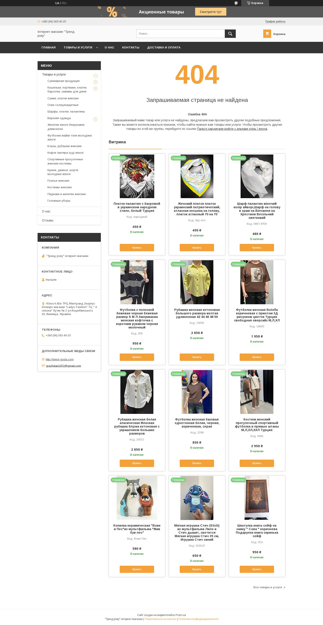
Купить (137, 247)
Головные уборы (58, 200)
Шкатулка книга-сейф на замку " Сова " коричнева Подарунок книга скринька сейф (257, 531)
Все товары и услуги (268, 587)
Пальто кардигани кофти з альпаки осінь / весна (232, 129)
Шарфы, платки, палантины (66, 111)
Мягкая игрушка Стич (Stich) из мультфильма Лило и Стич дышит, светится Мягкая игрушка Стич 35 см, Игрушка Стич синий (197, 532)
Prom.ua (181, 615)
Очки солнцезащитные (62, 105)
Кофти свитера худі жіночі (65, 152)
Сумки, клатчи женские (63, 98)
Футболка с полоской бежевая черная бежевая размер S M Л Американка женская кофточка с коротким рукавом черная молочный (137, 318)
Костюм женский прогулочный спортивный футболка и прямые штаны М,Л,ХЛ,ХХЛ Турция (257, 425)
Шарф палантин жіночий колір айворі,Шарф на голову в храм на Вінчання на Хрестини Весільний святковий (257, 210)
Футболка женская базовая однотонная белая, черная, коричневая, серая (197, 423)
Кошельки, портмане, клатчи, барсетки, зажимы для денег (67, 89)
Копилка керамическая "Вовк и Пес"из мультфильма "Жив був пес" (136, 529)
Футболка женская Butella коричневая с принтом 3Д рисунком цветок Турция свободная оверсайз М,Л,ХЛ (257, 315)
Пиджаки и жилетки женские (66, 194)
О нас (109, 47)
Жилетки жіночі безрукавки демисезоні (65, 126)
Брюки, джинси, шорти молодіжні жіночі (62, 172)
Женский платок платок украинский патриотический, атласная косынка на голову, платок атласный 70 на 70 (197, 209)
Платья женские (58, 180)
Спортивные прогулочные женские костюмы (65, 161)
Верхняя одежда (59, 118)
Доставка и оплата (163, 47)
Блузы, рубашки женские (64, 146)
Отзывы (47, 220)
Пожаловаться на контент (161, 619)
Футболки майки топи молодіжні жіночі (69, 137)
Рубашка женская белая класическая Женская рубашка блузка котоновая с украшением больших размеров (137, 426)
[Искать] (230, 33)
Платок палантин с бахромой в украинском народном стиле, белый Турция (137, 207)
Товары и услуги (78, 47)
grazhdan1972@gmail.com (63, 365)
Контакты (130, 47)
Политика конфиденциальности (198, 619)
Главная (49, 47)
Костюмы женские (59, 187)
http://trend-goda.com (60, 359)
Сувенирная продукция (63, 81)
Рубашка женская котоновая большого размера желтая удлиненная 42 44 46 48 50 (197, 313)
